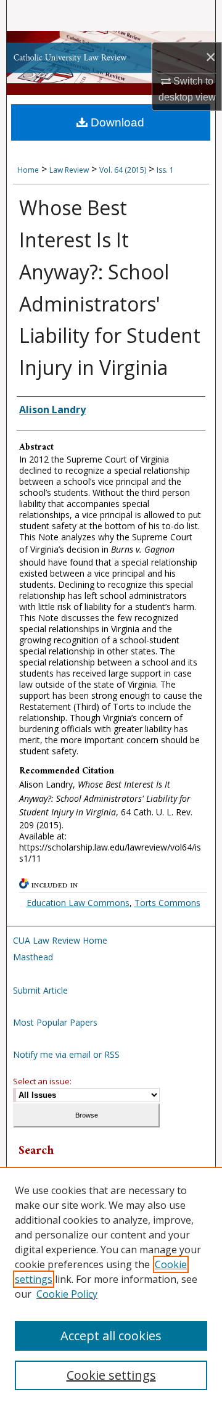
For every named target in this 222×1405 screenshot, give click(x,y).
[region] (111, 1286)
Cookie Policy (66, 1294)
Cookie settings (111, 1375)
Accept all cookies (111, 1335)
